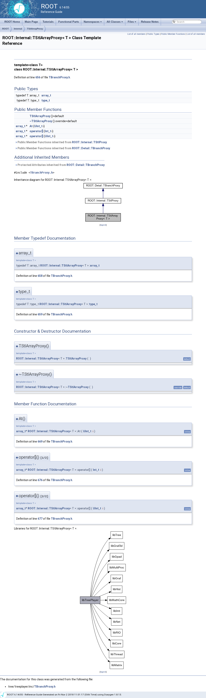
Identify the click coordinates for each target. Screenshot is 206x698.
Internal (18, 29)
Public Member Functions (173, 34)
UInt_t (38, 126)
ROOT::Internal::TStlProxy (89, 142)
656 (37, 77)
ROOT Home (12, 21)
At (31, 126)
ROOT (5, 29)
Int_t (48, 131)
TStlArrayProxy (35, 29)
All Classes (115, 23)
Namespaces (93, 23)
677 (40, 518)
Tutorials (48, 21)
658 (40, 275)
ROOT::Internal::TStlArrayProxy (61, 265)
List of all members (136, 34)
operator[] (36, 131)
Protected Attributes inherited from (61, 165)
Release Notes (150, 21)
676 (40, 480)
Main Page (31, 21)
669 (40, 441)
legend (103, 225)
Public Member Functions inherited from (62, 142)
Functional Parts (68, 21)
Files (132, 23)
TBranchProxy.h (59, 77)
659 (40, 314)
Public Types (153, 34)
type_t (45, 100)
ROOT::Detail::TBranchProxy (91, 148)
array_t (46, 95)
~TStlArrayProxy (41, 121)
